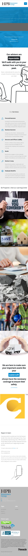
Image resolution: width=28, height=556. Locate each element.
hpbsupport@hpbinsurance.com (9, 497)
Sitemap (16, 505)
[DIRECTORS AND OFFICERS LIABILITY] (2, 136)
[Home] (10, 3)
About (14, 18)
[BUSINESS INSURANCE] (2, 126)
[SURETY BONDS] (2, 148)
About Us (3, 507)
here (14, 444)
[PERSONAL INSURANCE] (2, 115)
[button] (10, 41)
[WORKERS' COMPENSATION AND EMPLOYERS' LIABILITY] (2, 158)
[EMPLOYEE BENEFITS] (2, 167)
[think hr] (8, 522)
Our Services (3, 505)
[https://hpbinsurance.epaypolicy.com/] (6, 518)
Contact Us (3, 509)
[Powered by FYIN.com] (5, 549)
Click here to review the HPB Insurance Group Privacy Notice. (13, 543)
